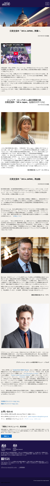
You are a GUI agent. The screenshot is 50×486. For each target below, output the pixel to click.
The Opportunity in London (31, 373)
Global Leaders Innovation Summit (20, 375)
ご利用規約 (22, 467)
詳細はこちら (17, 216)
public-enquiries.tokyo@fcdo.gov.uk (38, 416)
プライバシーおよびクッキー (9, 467)
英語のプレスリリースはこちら (9, 404)
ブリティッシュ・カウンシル (32, 419)
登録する (6, 436)
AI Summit (22, 377)
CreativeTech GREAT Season (21, 370)
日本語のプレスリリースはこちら (10, 401)
